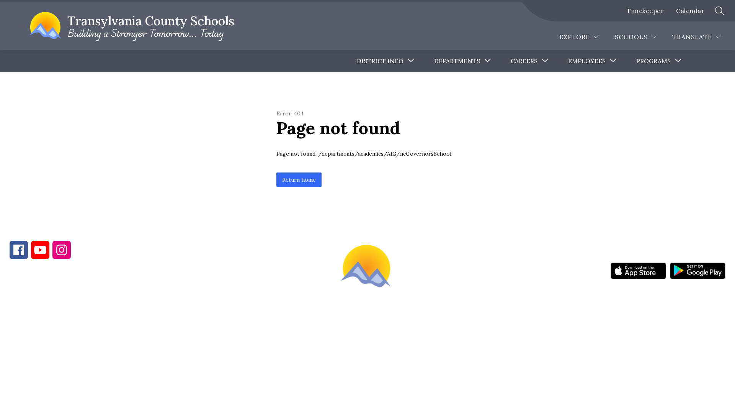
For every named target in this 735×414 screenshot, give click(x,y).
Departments (457, 61)
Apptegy (384, 343)
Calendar (690, 11)
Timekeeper (645, 11)
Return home (299, 179)
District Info (380, 61)
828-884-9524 (144, 305)
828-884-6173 (76, 305)
